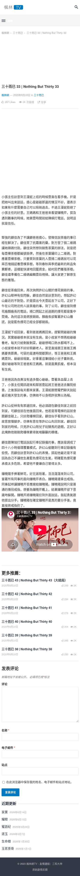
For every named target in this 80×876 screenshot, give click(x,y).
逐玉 (5, 834)
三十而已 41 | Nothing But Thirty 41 (27, 607)
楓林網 (5, 33)
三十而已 (18, 33)
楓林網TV (31, 863)
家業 (5, 812)
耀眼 (5, 819)
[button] (7, 21)
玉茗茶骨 (8, 848)
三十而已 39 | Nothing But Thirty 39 (27, 635)
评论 (4, 684)
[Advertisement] (40, 154)
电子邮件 (8, 747)
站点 (4, 765)
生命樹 (6, 841)
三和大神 (57, 863)
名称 (5, 730)
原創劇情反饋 (40, 869)
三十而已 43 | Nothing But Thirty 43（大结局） (35, 580)
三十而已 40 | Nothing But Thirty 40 (27, 621)
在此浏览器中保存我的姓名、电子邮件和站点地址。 (39, 782)
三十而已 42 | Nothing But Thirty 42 (27, 594)
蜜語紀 (6, 826)
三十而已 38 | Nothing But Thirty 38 (27, 649)
